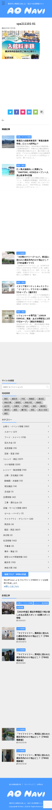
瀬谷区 (7, 410)
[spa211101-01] (29, 112)
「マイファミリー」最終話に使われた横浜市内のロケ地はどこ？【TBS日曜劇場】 (32, 636)
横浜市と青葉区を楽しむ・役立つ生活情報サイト (26, 803)
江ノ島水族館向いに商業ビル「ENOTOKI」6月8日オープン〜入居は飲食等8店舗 (32, 172)
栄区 (32, 410)
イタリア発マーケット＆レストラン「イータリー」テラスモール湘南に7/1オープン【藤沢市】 (32, 289)
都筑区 (18, 402)
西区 (6, 399)
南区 (6, 413)
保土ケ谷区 (43, 410)
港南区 (39, 402)
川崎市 (16, 406)
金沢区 (7, 406)
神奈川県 (7, 402)
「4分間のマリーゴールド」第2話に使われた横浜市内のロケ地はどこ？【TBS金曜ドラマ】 (32, 260)
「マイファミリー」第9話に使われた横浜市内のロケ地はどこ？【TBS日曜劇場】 (33, 657)
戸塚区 (26, 406)
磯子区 (24, 410)
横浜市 (14, 399)
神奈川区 (28, 402)
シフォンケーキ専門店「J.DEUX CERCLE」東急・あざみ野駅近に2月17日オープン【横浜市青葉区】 (33, 318)
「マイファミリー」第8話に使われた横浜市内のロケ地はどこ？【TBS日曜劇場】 (33, 736)
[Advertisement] (26, 84)
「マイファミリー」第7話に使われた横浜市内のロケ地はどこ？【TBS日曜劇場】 (33, 758)
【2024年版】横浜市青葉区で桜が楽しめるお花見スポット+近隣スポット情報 (33, 614)
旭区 (34, 406)
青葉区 (31, 399)
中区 (23, 399)
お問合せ (40, 784)
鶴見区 (43, 406)
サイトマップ (29, 784)
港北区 (41, 399)
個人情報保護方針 (15, 784)
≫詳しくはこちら (11, 586)
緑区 (15, 410)
